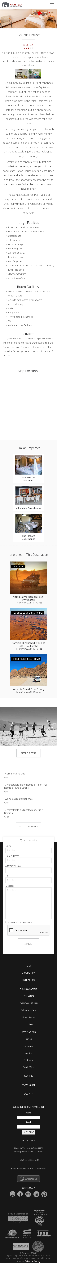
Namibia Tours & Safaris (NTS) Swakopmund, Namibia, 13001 (28, 1150)
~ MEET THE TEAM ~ (28, 753)
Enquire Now (28, 973)
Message (10, 885)
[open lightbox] (21, 74)
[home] (13, 4)
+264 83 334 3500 (29, 1160)
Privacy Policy (32, 1261)
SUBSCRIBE (28, 1132)
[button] (51, 4)
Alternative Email (13, 865)
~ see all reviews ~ (28, 826)
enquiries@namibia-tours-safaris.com (28, 1168)
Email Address (12, 855)
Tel (6, 875)
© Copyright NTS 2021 (28, 1253)
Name (8, 845)
